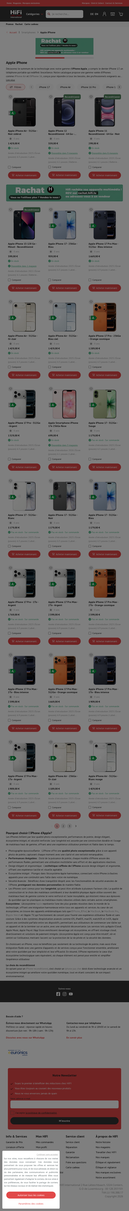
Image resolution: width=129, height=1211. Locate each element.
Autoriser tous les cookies (31, 1195)
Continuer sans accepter (47, 1154)
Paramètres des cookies (31, 1203)
